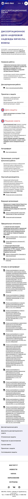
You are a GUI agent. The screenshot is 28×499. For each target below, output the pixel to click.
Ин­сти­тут (13, 465)
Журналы (13, 482)
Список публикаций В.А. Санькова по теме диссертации (16, 255)
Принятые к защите (8, 448)
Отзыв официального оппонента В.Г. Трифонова (15, 242)
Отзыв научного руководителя (14, 194)
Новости (13, 469)
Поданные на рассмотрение (11, 441)
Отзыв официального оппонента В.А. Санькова (15, 259)
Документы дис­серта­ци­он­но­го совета (11, 432)
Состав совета (6, 444)
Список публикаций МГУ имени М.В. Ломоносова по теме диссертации (15, 213)
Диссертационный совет (8, 19)
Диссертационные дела (8, 21)
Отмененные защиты (8, 437)
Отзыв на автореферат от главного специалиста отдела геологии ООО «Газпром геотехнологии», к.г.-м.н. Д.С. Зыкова (15, 297)
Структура (16, 15)
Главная (3, 15)
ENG (19, 3)
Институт (9, 15)
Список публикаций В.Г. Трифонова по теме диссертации (16, 237)
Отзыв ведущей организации (13, 217)
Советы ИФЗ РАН (5, 17)
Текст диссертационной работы (14, 88)
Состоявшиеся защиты (9, 452)
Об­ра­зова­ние (13, 478)
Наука (13, 473)
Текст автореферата (11, 152)
